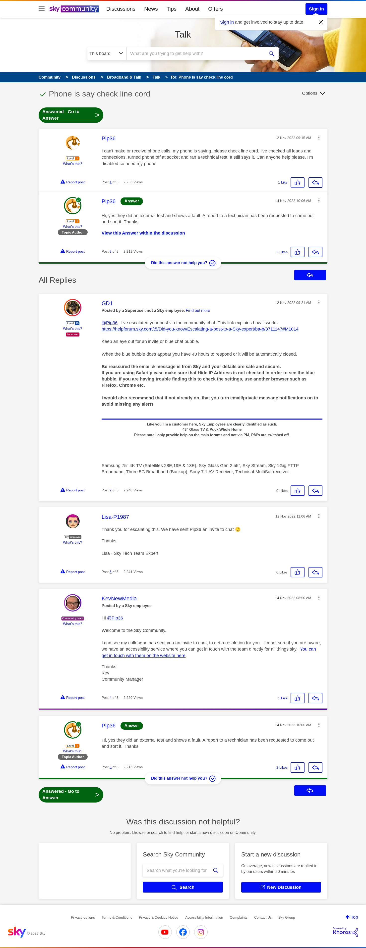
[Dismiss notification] (321, 22)
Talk (183, 34)
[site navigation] (42, 9)
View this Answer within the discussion (143, 233)
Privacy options (83, 917)
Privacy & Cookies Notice (158, 917)
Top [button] (354, 917)
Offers (215, 9)
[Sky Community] (74, 9)
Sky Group (286, 917)
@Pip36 (110, 322)
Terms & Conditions (117, 917)
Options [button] (309, 93)
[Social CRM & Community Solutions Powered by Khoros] (345, 932)
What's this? (72, 164)
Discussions (120, 9)
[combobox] (194, 53)
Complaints (238, 917)
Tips (172, 9)
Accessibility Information (204, 917)
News (151, 9)
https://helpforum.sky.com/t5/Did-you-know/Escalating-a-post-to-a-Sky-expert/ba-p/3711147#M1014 (200, 329)
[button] (318, 137)
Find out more (198, 310)
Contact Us (263, 917)
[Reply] (315, 182)
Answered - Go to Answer (71, 115)
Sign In (316, 8)
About (192, 9)
